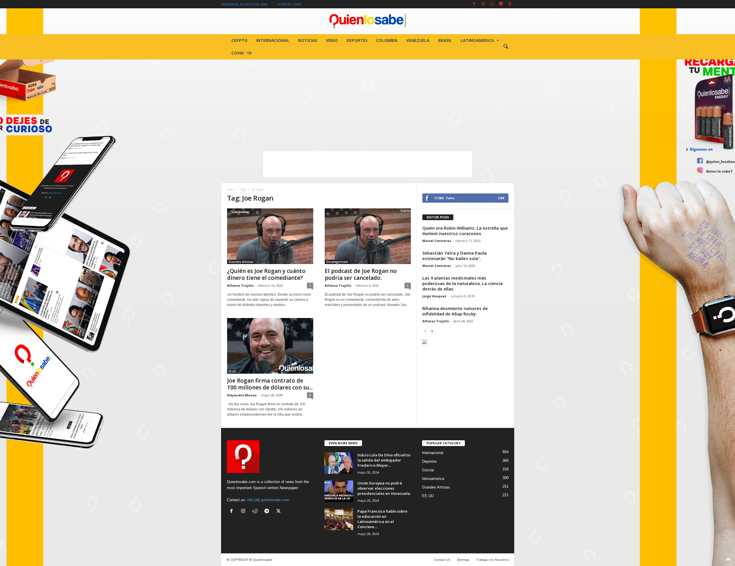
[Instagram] (483, 4)
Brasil (445, 40)
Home (231, 189)
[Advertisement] (367, 102)
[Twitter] (509, 4)
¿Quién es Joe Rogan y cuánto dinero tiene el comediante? (266, 274)
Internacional (272, 40)
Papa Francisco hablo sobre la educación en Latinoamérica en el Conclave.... (382, 519)
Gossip (428, 470)
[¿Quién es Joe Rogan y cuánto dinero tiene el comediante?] (270, 236)
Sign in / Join (289, 4)
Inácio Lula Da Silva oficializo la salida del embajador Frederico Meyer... (383, 460)
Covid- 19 (241, 53)
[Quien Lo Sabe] (367, 21)
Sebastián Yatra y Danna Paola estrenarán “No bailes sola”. (454, 255)
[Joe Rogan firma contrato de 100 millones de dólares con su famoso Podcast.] (270, 346)
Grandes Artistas (241, 262)
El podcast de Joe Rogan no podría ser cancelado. (361, 274)
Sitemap (463, 559)
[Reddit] (492, 4)
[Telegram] (501, 4)
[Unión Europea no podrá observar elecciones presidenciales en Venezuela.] (338, 491)
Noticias (307, 40)
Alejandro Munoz (242, 395)
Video (332, 40)
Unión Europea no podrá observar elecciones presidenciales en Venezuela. (384, 488)
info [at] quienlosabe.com (268, 500)
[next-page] (432, 331)
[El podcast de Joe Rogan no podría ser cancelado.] (368, 236)
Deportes (357, 40)
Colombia (387, 40)
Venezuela (418, 40)
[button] (505, 46)
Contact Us (442, 559)
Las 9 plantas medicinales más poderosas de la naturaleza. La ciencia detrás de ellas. (462, 283)
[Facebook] (474, 4)
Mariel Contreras (436, 241)
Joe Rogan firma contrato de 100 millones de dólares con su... (270, 384)
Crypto (239, 40)
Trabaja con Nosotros (492, 559)
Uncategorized (337, 262)
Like (501, 198)
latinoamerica (477, 40)
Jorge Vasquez (434, 296)
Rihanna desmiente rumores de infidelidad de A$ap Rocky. (455, 311)
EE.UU (232, 371)
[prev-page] (425, 331)
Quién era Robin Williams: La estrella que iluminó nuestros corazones (465, 230)
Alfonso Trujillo (240, 285)
